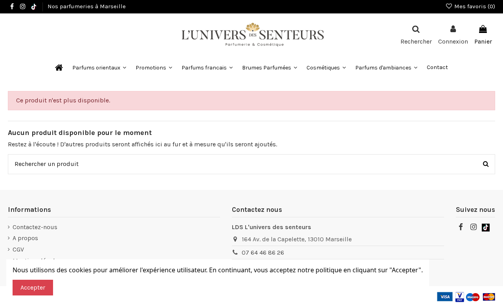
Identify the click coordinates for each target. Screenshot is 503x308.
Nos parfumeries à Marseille (87, 6)
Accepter (32, 287)
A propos (25, 238)
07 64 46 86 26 (263, 252)
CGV (18, 249)
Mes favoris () (474, 6)
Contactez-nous (35, 227)
